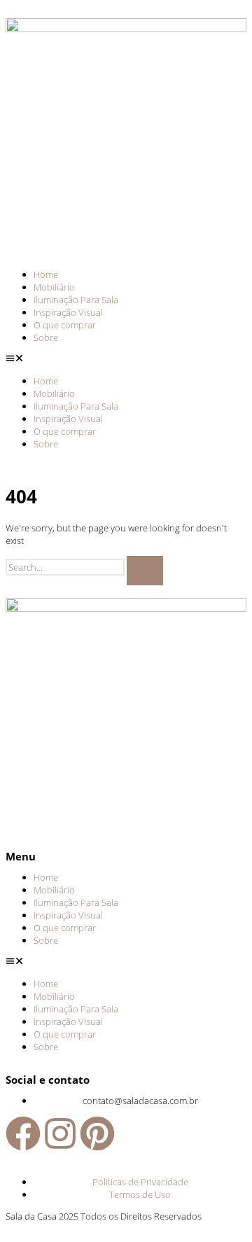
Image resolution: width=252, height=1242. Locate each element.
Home (46, 274)
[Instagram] (60, 1133)
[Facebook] (23, 1133)
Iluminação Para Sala (76, 299)
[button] (126, 359)
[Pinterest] (97, 1133)
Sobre (46, 337)
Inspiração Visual (68, 312)
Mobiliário (54, 287)
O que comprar (65, 325)
